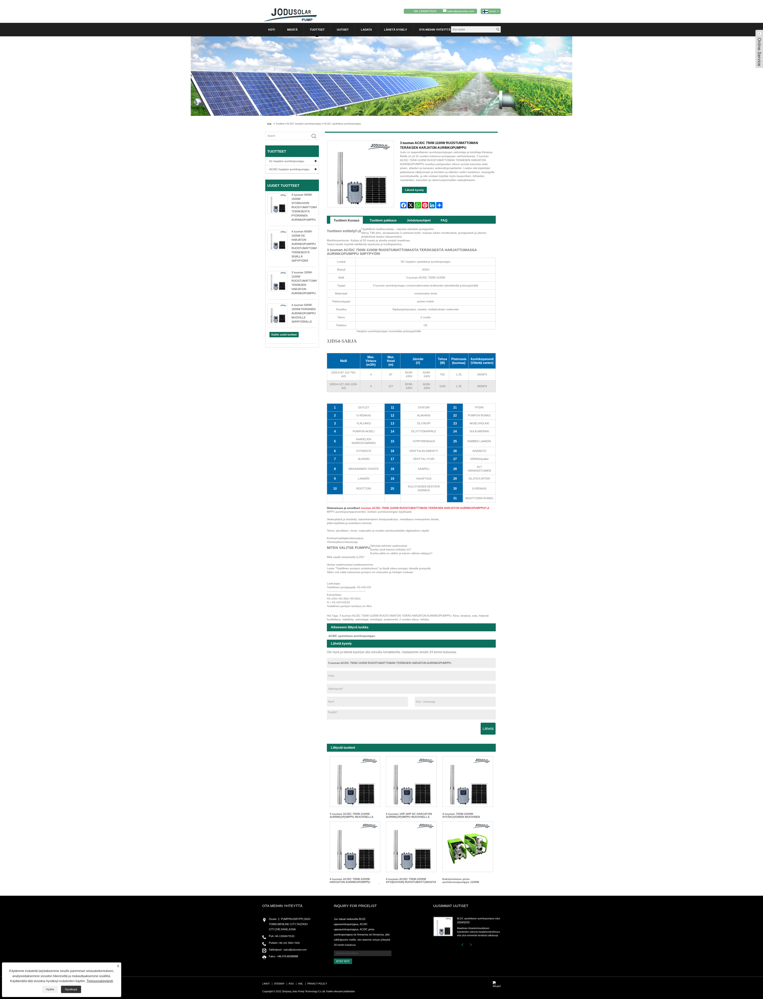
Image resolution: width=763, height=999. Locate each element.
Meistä (292, 29)
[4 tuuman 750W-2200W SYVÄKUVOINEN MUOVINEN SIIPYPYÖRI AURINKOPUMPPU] (468, 781)
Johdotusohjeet (419, 220)
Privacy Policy (317, 983)
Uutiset (343, 29)
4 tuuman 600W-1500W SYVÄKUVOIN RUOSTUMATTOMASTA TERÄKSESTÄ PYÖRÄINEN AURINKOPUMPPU (306, 207)
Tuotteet (317, 29)
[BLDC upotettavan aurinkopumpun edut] (443, 926)
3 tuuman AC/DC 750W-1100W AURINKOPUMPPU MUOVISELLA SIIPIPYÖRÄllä (351, 815)
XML (300, 983)
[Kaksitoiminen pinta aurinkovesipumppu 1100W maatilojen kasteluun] (468, 847)
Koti (271, 29)
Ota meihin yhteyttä (435, 29)
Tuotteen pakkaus (383, 220)
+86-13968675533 (284, 936)
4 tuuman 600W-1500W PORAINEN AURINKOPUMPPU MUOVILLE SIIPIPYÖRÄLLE (303, 313)
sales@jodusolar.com (460, 11)
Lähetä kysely (395, 29)
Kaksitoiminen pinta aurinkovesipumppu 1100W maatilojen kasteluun (460, 880)
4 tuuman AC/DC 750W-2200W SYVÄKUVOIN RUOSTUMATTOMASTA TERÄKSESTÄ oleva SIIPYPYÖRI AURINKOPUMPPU (411, 880)
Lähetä (488, 729)
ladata (366, 29)
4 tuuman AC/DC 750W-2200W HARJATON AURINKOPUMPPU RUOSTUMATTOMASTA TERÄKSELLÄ (355, 880)
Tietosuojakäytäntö (99, 981)
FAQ (444, 220)
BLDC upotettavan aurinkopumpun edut (478, 918)
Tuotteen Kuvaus (346, 220)
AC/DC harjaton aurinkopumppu (304, 123)
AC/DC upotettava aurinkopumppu (342, 123)
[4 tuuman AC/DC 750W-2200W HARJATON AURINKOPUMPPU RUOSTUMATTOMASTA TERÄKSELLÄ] (355, 847)
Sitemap (279, 983)
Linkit (266, 983)
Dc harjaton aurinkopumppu (286, 161)
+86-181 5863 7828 (289, 943)
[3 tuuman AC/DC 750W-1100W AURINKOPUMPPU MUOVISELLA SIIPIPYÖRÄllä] (355, 781)
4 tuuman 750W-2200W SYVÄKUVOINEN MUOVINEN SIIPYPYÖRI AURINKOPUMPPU (462, 815)
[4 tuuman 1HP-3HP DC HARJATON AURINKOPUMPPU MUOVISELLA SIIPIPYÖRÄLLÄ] (411, 781)
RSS (291, 983)
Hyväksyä (71, 989)
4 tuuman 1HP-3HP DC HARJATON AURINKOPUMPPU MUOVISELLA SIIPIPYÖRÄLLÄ (409, 815)
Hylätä (50, 989)
